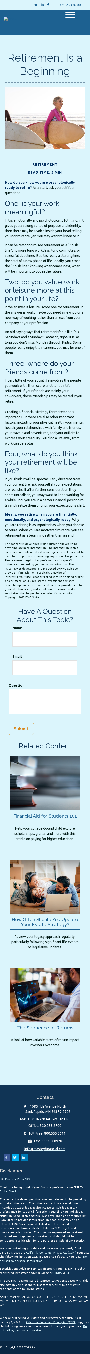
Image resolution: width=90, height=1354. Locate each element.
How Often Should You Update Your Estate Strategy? (45, 922)
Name (17, 628)
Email (17, 657)
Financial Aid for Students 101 (45, 816)
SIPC (69, 1273)
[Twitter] (36, 5)
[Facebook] (48, 5)
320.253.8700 (70, 5)
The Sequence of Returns (45, 1027)
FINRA (58, 1273)
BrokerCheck (8, 1191)
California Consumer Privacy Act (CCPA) (51, 1252)
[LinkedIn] (42, 5)
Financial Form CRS (17, 1179)
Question (16, 686)
